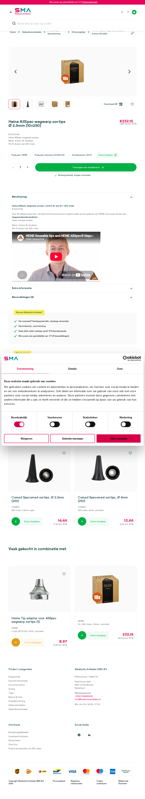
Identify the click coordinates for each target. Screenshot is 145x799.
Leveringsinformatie (18, 736)
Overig (11, 689)
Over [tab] (120, 368)
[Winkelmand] (134, 12)
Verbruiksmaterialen (31, 32)
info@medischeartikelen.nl (88, 699)
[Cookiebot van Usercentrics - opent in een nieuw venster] (125, 358)
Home (13, 32)
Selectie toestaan (72, 438)
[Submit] (14, 24)
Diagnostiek (14, 677)
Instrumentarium (16, 685)
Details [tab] (72, 368)
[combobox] (72, 23)
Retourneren (14, 740)
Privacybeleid (59, 781)
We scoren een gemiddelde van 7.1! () (73, 2)
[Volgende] (129, 71)
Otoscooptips (78, 32)
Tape (10, 693)
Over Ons (13, 744)
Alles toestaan (118, 438)
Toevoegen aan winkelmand (86, 167)
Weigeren (26, 438)
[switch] (55, 424)
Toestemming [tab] (25, 368)
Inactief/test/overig (18, 681)
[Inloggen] (122, 12)
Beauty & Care (15, 697)
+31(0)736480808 (84, 696)
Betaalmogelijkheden (18, 732)
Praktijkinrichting (16, 701)
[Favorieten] (128, 12)
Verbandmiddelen (16, 705)
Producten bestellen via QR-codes (24, 748)
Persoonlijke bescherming (54, 32)
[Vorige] (15, 71)
